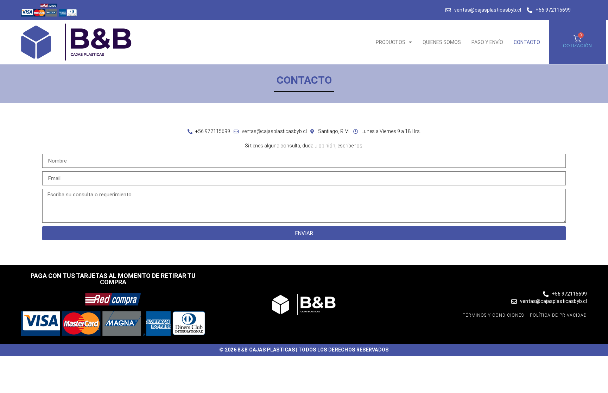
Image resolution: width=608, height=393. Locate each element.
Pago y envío (487, 42)
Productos (390, 42)
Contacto (527, 42)
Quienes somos (442, 42)
